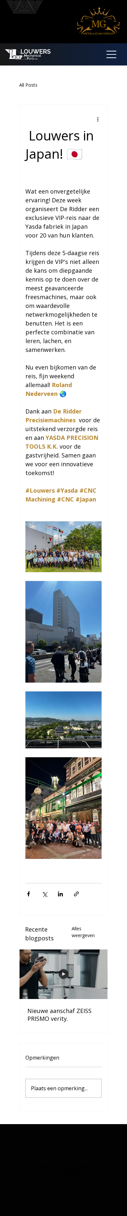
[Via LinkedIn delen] (60, 894)
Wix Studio (72, 1173)
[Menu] (112, 54)
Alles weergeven (83, 931)
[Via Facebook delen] (28, 894)
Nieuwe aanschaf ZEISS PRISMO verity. (59, 1014)
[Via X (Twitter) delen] (44, 894)
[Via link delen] (76, 894)
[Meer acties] (98, 119)
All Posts (28, 85)
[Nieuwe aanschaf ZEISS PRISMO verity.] (63, 974)
